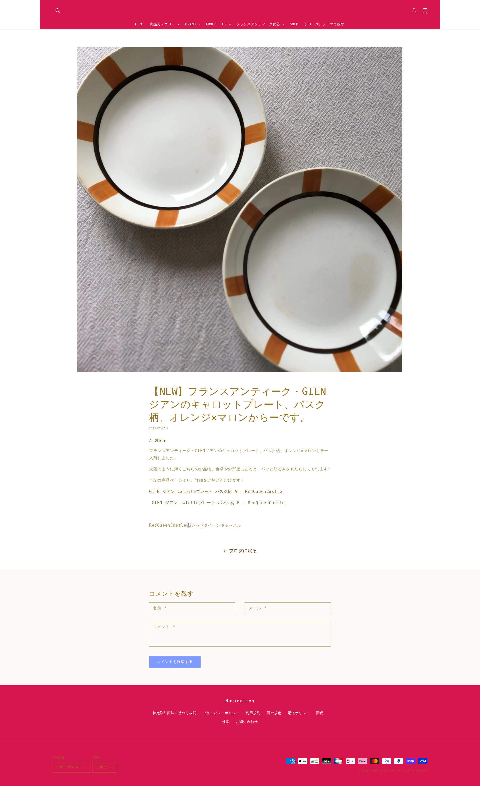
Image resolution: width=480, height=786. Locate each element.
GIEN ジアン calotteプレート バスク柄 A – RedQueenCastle (215, 491)
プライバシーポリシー (221, 713)
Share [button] (160, 440)
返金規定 (274, 713)
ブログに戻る (243, 550)
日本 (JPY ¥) (68, 767)
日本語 (102, 767)
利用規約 (253, 713)
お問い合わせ (247, 722)
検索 (226, 722)
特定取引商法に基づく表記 (174, 713)
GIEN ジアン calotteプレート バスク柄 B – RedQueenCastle (218, 502)
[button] (58, 10)
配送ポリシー (299, 713)
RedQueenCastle (384, 770)
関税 (320, 713)
